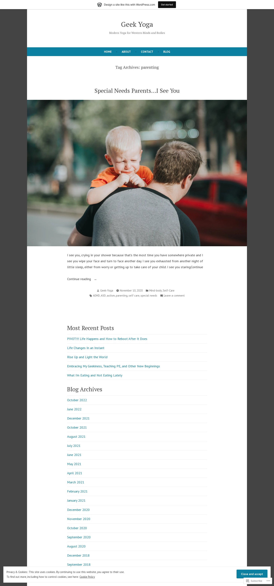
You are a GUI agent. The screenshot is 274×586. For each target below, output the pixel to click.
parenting (121, 295)
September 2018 (79, 564)
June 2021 (74, 455)
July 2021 (74, 446)
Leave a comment (174, 296)
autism (111, 295)
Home (108, 51)
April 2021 (74, 473)
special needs (149, 295)
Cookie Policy (87, 577)
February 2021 (77, 491)
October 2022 (77, 400)
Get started (167, 4)
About (126, 51)
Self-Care (168, 290)
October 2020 (77, 528)
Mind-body (155, 290)
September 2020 (79, 537)
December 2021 (78, 418)
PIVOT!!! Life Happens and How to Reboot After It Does (107, 339)
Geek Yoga (137, 24)
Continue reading (79, 279)
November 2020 (78, 519)
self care (134, 295)
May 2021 (74, 464)
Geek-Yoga (106, 290)
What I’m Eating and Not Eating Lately (94, 375)
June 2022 (74, 409)
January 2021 (76, 500)
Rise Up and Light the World (87, 357)
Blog (166, 51)
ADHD (96, 295)
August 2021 (76, 436)
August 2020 (76, 546)
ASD (103, 295)
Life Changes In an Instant (85, 348)
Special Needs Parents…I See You (137, 90)
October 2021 (77, 427)
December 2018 (78, 555)
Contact (147, 51)
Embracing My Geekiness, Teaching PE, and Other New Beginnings (113, 366)
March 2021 (75, 482)
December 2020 (78, 510)
